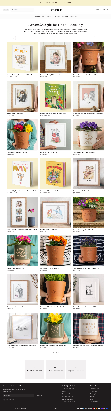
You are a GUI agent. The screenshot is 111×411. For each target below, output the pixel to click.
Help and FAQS (94, 388)
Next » (58, 353)
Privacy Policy (94, 401)
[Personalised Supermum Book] (55, 173)
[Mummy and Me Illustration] (22, 96)
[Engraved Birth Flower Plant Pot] (55, 250)
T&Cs (91, 399)
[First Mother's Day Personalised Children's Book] (22, 57)
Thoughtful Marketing (68, 401)
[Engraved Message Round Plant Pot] (88, 212)
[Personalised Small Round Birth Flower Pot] (88, 250)
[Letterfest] (55, 9)
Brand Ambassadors (68, 399)
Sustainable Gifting (67, 396)
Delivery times (94, 394)
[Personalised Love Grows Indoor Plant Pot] (55, 328)
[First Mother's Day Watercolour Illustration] (55, 57)
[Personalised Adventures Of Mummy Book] (55, 96)
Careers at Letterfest (68, 388)
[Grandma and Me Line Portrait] (55, 212)
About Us (64, 391)
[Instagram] (10, 400)
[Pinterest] (13, 400)
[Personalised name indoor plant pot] (88, 134)
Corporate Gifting (67, 394)
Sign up (39, 395)
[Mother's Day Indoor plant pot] (22, 250)
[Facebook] (7, 400)
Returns (92, 396)
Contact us (93, 391)
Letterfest (23, 408)
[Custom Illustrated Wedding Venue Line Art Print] (22, 328)
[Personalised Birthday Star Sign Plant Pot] (55, 289)
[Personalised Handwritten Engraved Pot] (88, 57)
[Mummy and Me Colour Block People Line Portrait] (88, 96)
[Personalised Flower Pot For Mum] (22, 134)
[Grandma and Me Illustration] (88, 173)
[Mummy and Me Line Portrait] (55, 134)
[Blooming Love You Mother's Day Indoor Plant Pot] (88, 328)
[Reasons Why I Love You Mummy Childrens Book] (22, 173)
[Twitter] (4, 400)
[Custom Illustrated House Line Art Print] (88, 289)
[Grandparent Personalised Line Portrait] (22, 289)
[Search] (12, 9)
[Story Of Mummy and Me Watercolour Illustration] (22, 212)
